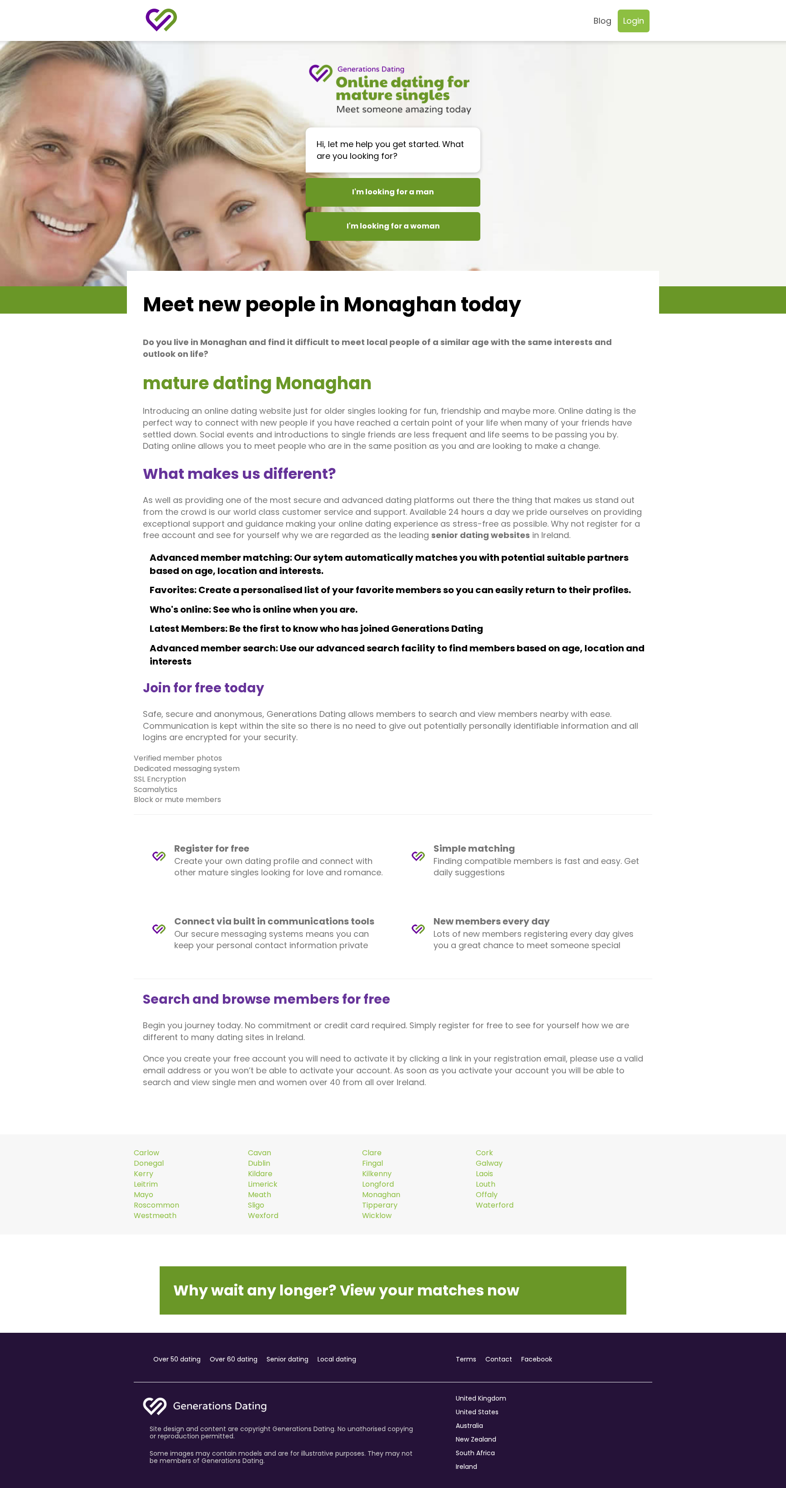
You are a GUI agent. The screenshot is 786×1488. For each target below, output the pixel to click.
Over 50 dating (177, 1359)
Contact (498, 1359)
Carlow (146, 1153)
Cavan (259, 1153)
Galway (489, 1163)
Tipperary (380, 1205)
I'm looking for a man (393, 192)
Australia (469, 1425)
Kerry (143, 1174)
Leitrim (146, 1184)
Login (633, 20)
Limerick (262, 1184)
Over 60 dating (233, 1359)
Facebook (536, 1359)
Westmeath (155, 1216)
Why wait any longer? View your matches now (346, 1290)
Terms (466, 1359)
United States (477, 1412)
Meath (259, 1195)
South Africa (475, 1453)
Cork (484, 1153)
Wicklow (377, 1216)
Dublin (259, 1163)
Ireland (466, 1466)
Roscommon (156, 1205)
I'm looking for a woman (393, 226)
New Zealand (476, 1439)
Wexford (263, 1216)
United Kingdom (481, 1398)
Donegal (149, 1163)
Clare (372, 1153)
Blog (602, 20)
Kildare (260, 1174)
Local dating (336, 1359)
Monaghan (381, 1195)
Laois (484, 1174)
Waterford (495, 1205)
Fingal (372, 1163)
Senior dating (287, 1359)
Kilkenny (377, 1174)
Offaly (487, 1195)
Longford (378, 1184)
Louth (485, 1184)
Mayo (143, 1195)
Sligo (256, 1205)
